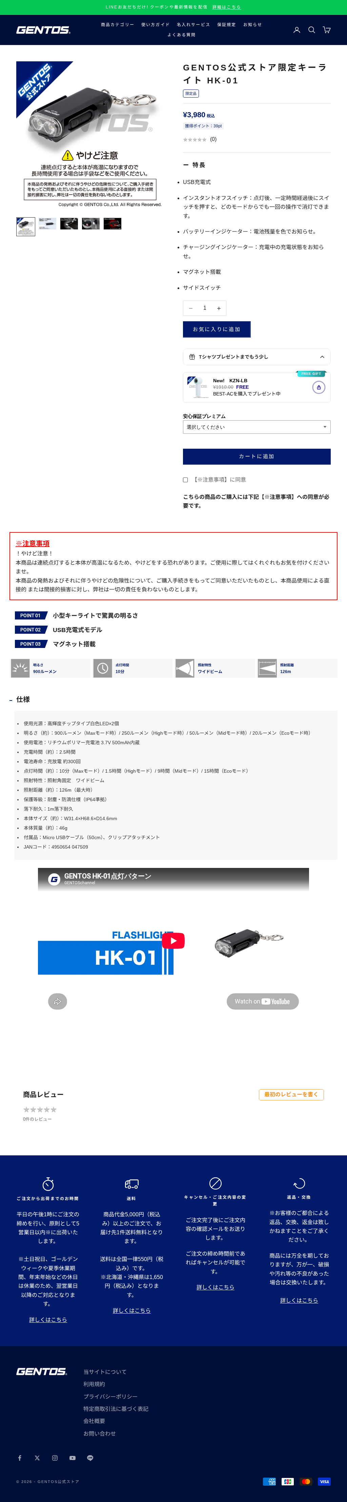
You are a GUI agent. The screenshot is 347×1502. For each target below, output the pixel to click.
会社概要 (94, 1421)
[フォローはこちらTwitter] (37, 1458)
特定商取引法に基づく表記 (115, 1409)
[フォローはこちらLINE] (90, 1458)
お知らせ (253, 24)
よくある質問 (181, 35)
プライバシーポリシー (110, 1397)
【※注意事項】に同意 (219, 480)
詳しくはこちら (48, 1320)
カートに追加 (257, 456)
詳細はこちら (226, 7)
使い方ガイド (155, 24)
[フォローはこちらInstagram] (55, 1458)
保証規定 (227, 24)
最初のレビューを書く (291, 1094)
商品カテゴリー (118, 24)
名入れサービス (193, 24)
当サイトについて (105, 1372)
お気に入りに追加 (217, 329)
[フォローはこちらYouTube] (72, 1458)
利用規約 (94, 1384)
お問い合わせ (99, 1434)
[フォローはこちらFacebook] (19, 1458)
